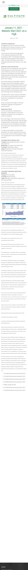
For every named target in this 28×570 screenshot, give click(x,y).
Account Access (14, 9)
